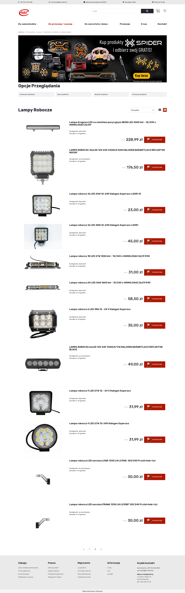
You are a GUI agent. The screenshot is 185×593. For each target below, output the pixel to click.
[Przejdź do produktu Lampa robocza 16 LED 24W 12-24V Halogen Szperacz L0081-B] (43, 205)
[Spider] (92, 59)
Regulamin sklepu (55, 577)
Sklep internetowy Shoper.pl (92, 591)
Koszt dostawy (23, 574)
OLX (108, 571)
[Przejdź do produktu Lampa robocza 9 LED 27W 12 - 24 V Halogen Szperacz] (43, 403)
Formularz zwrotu (84, 571)
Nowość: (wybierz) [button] (101, 94)
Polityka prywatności (55, 574)
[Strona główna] (23, 12)
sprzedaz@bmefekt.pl (59, 2)
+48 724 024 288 (26, 2)
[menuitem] (28, 24)
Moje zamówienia (84, 574)
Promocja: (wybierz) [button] (139, 94)
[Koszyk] (158, 11)
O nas (109, 568)
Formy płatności (24, 571)
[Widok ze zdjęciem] (160, 109)
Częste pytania (53, 571)
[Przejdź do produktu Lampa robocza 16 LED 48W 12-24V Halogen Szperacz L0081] (43, 236)
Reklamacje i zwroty (25, 577)
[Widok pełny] (165, 109)
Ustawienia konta (84, 577)
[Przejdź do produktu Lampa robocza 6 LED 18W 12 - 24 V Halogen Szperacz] (43, 324)
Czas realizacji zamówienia (28, 568)
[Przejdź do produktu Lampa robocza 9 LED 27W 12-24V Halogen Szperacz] (43, 438)
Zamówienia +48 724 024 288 (148, 568)
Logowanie (82, 568)
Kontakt (110, 574)
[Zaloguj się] (165, 10)
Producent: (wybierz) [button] (27, 94)
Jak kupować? (53, 568)
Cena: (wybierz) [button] (62, 94)
